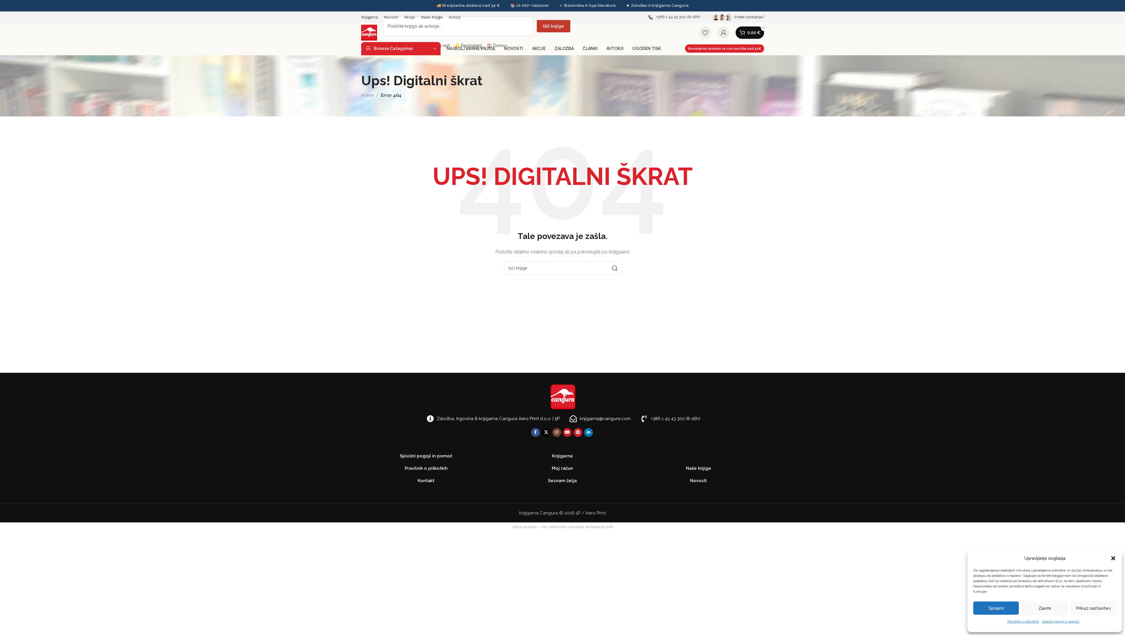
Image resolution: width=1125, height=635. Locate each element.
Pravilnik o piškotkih (1023, 621)
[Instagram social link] (556, 432)
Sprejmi (996, 608)
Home (367, 95)
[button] (1113, 558)
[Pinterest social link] (578, 432)
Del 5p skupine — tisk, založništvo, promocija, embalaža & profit (562, 527)
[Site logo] (369, 32)
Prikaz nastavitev (1093, 608)
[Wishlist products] (705, 33)
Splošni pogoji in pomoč (1060, 621)
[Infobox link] (674, 17)
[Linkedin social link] (588, 432)
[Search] (614, 268)
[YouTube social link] (567, 432)
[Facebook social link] (535, 432)
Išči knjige (553, 26)
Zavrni (1045, 608)
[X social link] (546, 432)
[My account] (723, 33)
